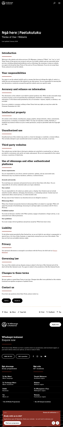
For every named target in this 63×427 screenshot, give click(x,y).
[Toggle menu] (59, 3)
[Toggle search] (54, 3)
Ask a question (22, 356)
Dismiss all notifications (50, 412)
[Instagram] (37, 356)
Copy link (23, 312)
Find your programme (12, 423)
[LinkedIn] (41, 356)
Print (42, 312)
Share (6, 312)
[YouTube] (45, 356)
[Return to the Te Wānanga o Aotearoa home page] (7, 3)
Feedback (52, 312)
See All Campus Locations (43, 401)
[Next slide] (57, 423)
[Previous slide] (53, 423)
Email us (17, 300)
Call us (6, 300)
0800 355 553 (8, 356)
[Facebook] (33, 356)
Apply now (55, 324)
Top (60, 312)
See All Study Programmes (11, 401)
